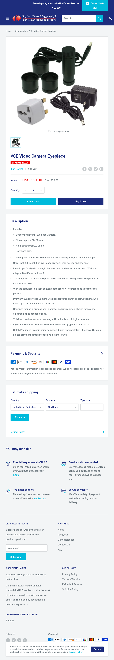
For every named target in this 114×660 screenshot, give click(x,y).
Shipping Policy (70, 589)
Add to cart (33, 201)
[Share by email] (101, 168)
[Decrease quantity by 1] (25, 190)
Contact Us (64, 544)
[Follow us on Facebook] (8, 640)
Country (15, 400)
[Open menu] (7, 18)
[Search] (99, 18)
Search (10, 620)
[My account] (110, 18)
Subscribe (16, 556)
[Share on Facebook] (84, 168)
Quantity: (15, 190)
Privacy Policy (69, 574)
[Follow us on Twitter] (14, 640)
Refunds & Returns (72, 584)
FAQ (60, 549)
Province (50, 400)
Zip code (85, 400)
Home (9, 31)
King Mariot (17, 169)
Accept (97, 649)
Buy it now (81, 201)
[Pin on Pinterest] (90, 168)
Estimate (20, 417)
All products (20, 31)
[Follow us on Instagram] (19, 640)
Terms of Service (71, 579)
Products (63, 534)
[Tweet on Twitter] (96, 168)
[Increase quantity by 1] (41, 190)
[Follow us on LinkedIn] (25, 640)
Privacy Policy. (76, 652)
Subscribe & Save (97, 5)
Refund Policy (17, 431)
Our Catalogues (66, 539)
